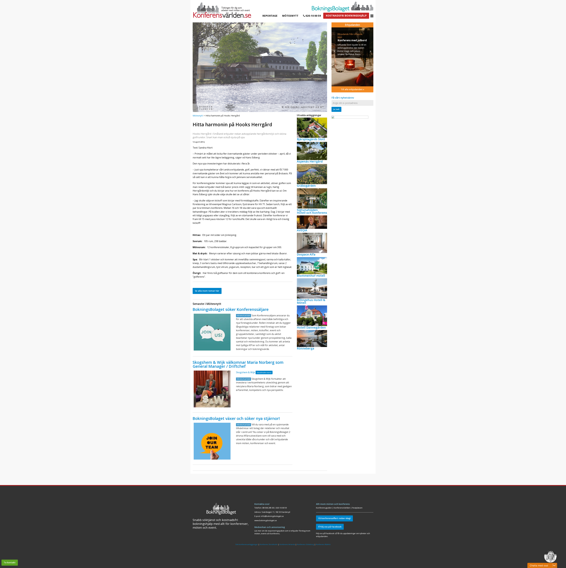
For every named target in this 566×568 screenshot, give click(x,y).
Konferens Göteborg (305, 544)
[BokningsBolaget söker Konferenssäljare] (212, 332)
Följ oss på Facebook (331, 526)
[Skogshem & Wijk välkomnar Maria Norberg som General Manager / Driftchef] (212, 389)
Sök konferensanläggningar (246, 544)
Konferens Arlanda (287, 544)
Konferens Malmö (323, 544)
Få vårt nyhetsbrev (342, 97)
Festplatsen (357, 507)
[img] (352, 56)
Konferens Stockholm (269, 544)
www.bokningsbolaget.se (265, 520)
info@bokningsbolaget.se (272, 516)
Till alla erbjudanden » (352, 89)
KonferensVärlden (342, 507)
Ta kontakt (9, 562)
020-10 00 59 (313, 15)
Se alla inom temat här (207, 290)
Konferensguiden (324, 507)
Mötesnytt (290, 15)
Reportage (269, 15)
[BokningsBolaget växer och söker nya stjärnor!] (212, 441)
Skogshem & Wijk (245, 372)
